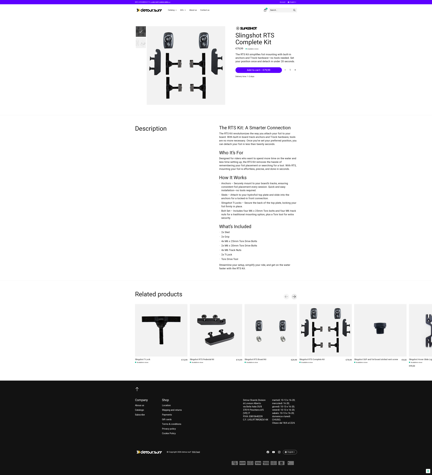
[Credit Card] (291, 464)
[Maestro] (274, 464)
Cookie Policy (169, 433)
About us (193, 10)
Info (182, 10)
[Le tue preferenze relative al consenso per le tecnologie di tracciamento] (428, 471)
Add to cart (258, 70)
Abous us (139, 405)
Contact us (204, 10)
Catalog (171, 10)
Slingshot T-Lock (142, 359)
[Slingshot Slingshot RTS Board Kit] (271, 330)
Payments (167, 414)
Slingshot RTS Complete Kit (312, 359)
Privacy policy (169, 428)
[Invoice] (281, 464)
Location (166, 405)
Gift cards (167, 419)
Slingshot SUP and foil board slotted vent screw (376, 359)
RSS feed (196, 452)
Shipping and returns (172, 410)
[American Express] (266, 464)
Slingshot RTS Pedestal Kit (202, 359)
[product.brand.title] (266, 28)
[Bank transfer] (242, 464)
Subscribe (140, 414)
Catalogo (139, 410)
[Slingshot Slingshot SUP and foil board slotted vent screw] (380, 330)
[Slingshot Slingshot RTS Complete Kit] (325, 330)
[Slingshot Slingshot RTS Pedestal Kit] (216, 330)
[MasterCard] (250, 464)
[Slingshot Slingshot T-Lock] (161, 330)
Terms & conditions (171, 424)
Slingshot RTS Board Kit (255, 359)
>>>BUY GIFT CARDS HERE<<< (160, 2)
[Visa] (258, 464)
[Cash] (235, 464)
